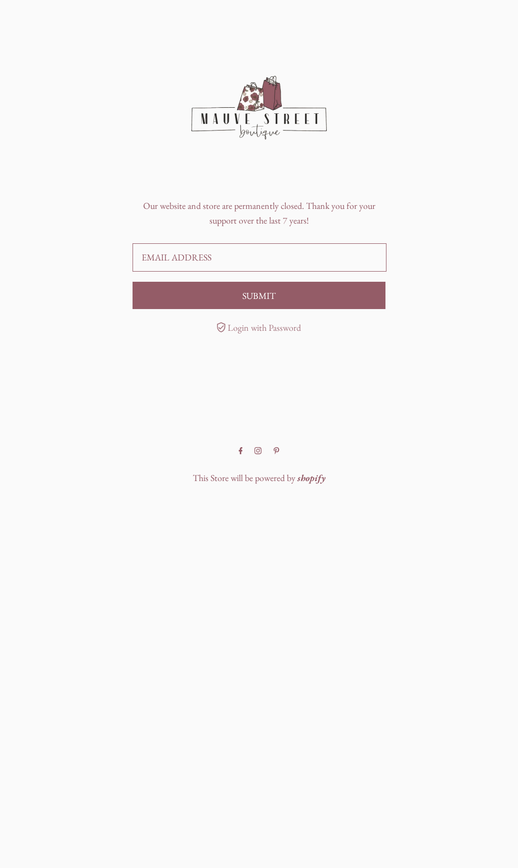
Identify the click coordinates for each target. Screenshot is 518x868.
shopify (311, 478)
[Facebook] (241, 451)
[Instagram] (258, 451)
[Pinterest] (276, 451)
